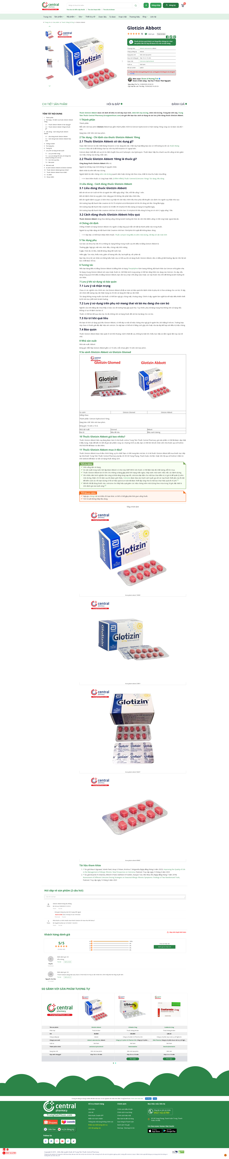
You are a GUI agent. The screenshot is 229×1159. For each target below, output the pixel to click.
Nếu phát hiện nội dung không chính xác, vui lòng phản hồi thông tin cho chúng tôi (152, 72)
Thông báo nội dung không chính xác (100, 1122)
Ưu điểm (49, 174)
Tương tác (49, 148)
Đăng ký (172, 5)
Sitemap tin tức (129, 1128)
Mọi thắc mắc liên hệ (156, 1104)
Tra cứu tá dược (109, 10)
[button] (113, 1063)
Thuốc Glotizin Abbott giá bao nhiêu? (58, 170)
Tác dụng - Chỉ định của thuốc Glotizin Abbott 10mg (58, 120)
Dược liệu (103, 17)
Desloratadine (132, 1046)
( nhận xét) (61, 949)
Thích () (57, 917)
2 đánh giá (151, 34)
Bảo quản (51, 162)
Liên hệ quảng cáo (94, 1128)
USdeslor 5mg (132, 1027)
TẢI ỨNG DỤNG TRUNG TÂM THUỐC (161, 1126)
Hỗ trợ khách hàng (96, 1104)
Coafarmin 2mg (169, 1027)
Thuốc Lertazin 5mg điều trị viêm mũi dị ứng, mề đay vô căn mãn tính (141, 235)
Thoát (154, 1098)
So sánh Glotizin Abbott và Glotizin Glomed (59, 168)
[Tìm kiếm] (135, 5)
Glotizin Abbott (96, 1027)
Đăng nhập (156, 5)
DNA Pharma (157, 1040)
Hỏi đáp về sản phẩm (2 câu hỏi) (63, 890)
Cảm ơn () (67, 962)
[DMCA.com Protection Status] (181, 1152)
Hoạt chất (123, 17)
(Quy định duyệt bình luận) (177, 932)
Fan (51, 1129)
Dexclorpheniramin (169, 1046)
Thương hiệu (134, 17)
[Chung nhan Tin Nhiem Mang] (175, 1152)
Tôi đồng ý (148, 1098)
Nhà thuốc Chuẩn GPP (95, 1115)
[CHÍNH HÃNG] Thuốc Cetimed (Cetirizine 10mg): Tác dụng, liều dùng (138, 178)
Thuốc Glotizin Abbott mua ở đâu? (57, 172)
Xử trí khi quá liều (53, 160)
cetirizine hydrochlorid (96, 1046)
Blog (144, 16)
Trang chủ (47, 17)
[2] (105, 485)
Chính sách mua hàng (124, 1112)
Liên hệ (153, 17)
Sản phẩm (58, 16)
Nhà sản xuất (50, 165)
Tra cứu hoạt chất (94, 10)
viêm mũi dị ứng (106, 174)
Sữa (80, 16)
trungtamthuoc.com (112, 115)
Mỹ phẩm (71, 16)
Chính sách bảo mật (137, 1098)
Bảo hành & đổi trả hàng (125, 1119)
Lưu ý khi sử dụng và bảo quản (55, 150)
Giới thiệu (91, 1109)
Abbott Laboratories (146, 48)
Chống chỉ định (50, 143)
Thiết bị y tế (90, 16)
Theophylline (133, 268)
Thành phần (49, 117)
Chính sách (121, 1104)
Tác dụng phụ (50, 146)
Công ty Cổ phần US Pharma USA (126, 1040)
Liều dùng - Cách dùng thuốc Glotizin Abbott (56, 132)
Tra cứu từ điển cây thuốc (76, 10)
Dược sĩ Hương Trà (150, 78)
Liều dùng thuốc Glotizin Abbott (58, 136)
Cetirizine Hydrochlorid (147, 61)
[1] (178, 480)
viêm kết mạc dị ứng (140, 113)
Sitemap (120, 1128)
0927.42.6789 (161, 1112)
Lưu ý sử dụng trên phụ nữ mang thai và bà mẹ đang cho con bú (58, 157)
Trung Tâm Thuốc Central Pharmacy (87, 1152)
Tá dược (112, 17)
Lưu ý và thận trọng (54, 153)
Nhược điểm (50, 177)
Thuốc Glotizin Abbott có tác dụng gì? (59, 124)
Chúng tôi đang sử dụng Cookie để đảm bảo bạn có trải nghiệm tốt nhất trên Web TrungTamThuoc (107, 1098)
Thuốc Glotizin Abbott (88, 113)
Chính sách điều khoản (125, 1109)
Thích (55, 908)
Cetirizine (126, 478)
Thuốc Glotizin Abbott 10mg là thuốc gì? (57, 128)
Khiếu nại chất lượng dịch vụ (97, 1125)
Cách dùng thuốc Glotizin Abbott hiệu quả (58, 139)
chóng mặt (93, 496)
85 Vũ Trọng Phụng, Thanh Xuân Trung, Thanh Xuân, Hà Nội (166, 1119)
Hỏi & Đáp (114, 104)
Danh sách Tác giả (123, 1125)
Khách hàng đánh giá (57, 934)
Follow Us (47, 1136)
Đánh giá (179, 104)
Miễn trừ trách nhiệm (95, 1119)
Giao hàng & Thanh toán (125, 1122)
